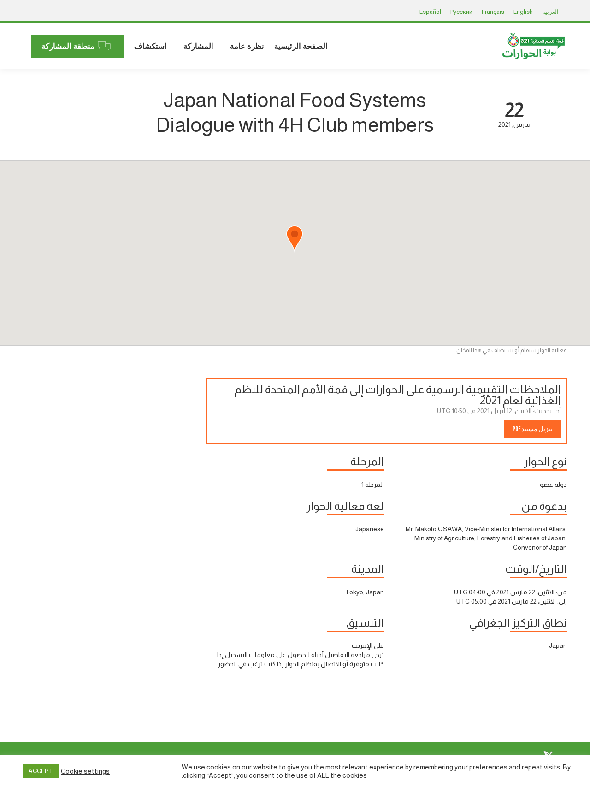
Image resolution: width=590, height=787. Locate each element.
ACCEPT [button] (41, 771)
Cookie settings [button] (85, 771)
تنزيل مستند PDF (533, 429)
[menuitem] (301, 46)
